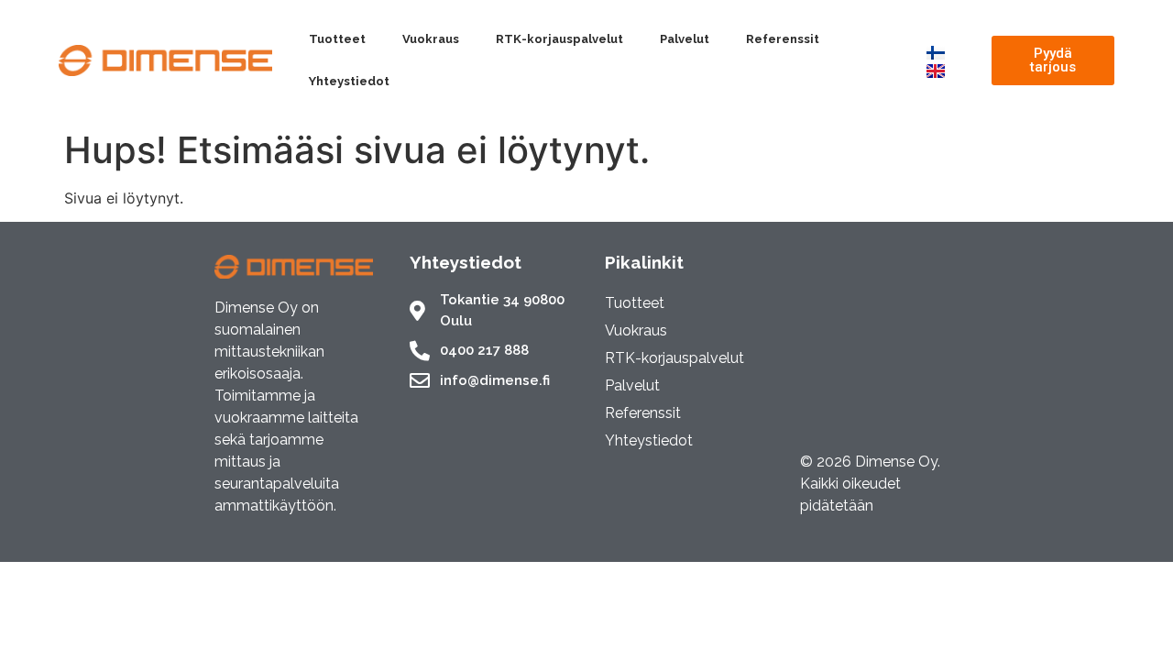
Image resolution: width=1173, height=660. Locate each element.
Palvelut (684, 39)
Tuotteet (337, 39)
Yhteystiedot (349, 81)
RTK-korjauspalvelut (559, 39)
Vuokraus (430, 39)
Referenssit (782, 39)
